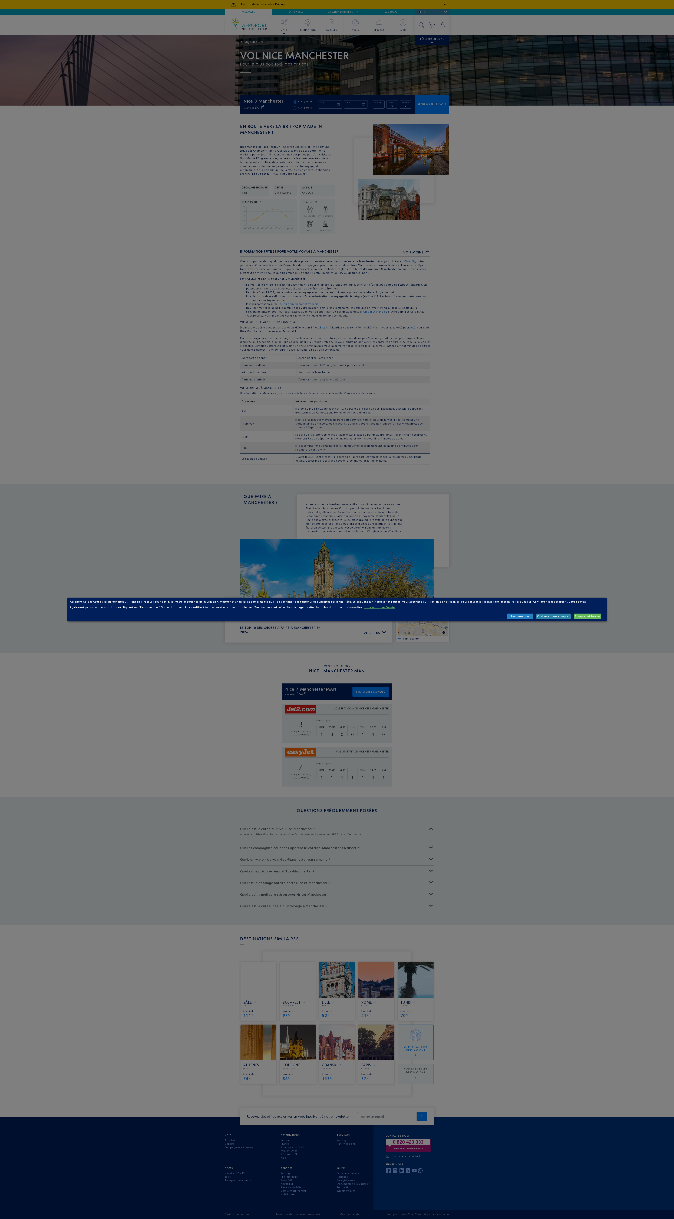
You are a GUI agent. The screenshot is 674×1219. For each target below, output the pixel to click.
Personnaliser (520, 616)
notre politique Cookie (379, 607)
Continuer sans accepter (553, 616)
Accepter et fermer (587, 616)
